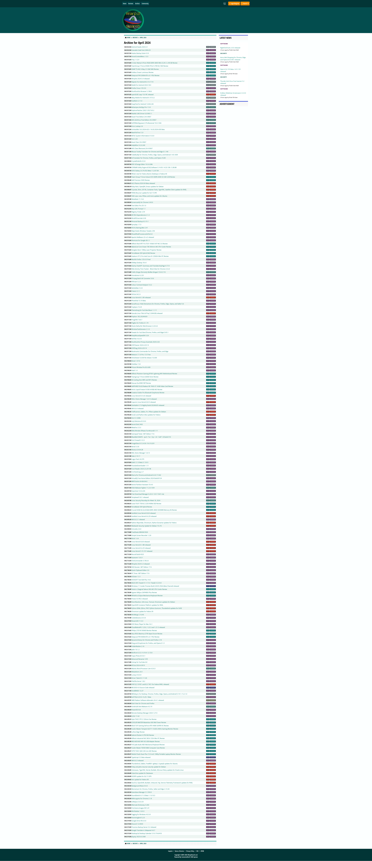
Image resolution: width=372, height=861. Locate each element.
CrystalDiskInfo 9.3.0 (138, 161)
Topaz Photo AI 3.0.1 (138, 656)
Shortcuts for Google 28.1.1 (141, 240)
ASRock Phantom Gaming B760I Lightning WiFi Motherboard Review (154, 374)
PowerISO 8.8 (136, 710)
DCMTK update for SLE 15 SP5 (142, 776)
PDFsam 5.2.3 (136, 282)
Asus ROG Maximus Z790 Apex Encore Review (147, 634)
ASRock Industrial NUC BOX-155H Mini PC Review (148, 738)
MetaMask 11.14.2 (138, 199)
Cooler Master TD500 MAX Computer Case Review (148, 748)
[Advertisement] (198, 20)
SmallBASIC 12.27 (137, 691)
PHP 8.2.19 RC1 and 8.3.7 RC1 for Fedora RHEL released (150, 684)
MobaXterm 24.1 (137, 672)
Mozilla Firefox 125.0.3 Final (141, 259)
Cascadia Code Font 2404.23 (141, 50)
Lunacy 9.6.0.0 (136, 675)
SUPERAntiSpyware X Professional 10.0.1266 (146, 123)
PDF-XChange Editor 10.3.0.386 (142, 164)
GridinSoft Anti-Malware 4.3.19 (142, 706)
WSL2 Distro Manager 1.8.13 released (144, 399)
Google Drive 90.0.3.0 (139, 821)
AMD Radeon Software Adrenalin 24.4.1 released (148, 700)
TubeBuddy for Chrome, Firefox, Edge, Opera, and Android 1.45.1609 (155, 155)
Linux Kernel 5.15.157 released (142, 551)
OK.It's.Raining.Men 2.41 (140, 228)
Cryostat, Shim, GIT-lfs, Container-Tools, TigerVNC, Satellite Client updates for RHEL (159, 190)
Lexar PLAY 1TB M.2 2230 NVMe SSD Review (146, 504)
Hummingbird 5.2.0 (138, 818)
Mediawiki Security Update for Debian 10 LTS (147, 526)
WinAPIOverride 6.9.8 (139, 218)
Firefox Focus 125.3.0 (139, 88)
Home (124, 3)
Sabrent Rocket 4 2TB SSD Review (143, 735)
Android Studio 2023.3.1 (140, 47)
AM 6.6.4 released (137, 408)
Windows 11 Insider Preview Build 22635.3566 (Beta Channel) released (155, 586)
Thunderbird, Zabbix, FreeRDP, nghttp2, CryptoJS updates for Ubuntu (155, 764)
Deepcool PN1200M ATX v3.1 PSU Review (145, 75)
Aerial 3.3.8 (135, 447)
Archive (137, 3)
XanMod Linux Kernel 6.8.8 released (144, 513)
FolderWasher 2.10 (138, 646)
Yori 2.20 (135, 139)
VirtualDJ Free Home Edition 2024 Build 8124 (147, 478)
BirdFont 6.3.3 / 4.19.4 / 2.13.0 (142, 653)
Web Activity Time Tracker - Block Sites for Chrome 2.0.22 (151, 269)
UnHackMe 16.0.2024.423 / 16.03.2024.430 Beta (148, 129)
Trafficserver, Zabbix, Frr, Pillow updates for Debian (149, 412)
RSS (197, 851)
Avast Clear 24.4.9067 (139, 142)
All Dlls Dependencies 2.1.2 (141, 215)
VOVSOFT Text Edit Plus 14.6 (141, 580)
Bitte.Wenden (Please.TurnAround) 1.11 (145, 431)
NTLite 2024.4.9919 (138, 665)
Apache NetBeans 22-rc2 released (143, 237)
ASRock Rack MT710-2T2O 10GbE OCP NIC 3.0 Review (150, 244)
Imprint (170, 851)
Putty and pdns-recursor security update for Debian (149, 767)
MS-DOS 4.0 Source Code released (143, 687)
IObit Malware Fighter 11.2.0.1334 (143, 488)
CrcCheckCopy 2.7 (138, 472)
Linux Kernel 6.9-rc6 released (141, 396)
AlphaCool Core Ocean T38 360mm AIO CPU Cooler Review (151, 247)
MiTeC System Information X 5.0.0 (143, 136)
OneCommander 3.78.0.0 (140, 561)
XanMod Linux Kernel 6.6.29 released (144, 516)
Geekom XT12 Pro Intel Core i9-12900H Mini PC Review (150, 256)
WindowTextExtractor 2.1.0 (141, 329)
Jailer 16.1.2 (136, 649)
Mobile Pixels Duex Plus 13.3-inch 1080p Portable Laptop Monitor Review (156, 754)
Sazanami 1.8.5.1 (137, 557)
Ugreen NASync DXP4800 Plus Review (144, 592)
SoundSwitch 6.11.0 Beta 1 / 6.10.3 (143, 795)
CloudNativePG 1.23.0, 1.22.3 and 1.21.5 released (148, 627)
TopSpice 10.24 (137, 307)
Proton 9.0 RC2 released (140, 599)
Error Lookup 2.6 (137, 126)
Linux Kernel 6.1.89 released (141, 297)
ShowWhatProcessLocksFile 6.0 (142, 234)
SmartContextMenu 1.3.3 (140, 56)
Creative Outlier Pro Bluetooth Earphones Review (148, 393)
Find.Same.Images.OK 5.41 (140, 808)
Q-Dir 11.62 (136, 716)
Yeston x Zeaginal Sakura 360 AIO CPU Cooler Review (149, 589)
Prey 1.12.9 (135, 60)
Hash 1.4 (134, 370)
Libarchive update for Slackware (142, 773)
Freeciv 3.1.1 (136, 291)
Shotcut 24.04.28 (137, 450)
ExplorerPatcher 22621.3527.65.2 (143, 110)
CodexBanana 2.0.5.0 (139, 618)
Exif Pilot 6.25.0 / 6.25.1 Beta (141, 697)
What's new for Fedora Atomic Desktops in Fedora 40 (149, 174)
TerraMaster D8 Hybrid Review (142, 507)
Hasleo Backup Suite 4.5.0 (140, 53)
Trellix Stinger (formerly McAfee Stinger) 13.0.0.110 (149, 272)
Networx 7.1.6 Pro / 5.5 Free (141, 355)
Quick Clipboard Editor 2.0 (140, 570)
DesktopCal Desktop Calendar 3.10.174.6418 (147, 833)
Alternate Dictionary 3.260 (140, 805)
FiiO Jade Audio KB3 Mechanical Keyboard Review (148, 745)
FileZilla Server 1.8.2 (138, 681)
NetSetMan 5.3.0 (137, 288)
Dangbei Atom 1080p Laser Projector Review (146, 250)
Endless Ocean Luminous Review (142, 72)
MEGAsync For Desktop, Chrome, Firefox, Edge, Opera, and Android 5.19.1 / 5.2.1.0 (159, 694)
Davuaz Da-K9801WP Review (141, 383)
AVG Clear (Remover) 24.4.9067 (142, 148)
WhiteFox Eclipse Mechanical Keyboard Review (147, 595)
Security (223, 53)
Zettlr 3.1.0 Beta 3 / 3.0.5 (140, 462)
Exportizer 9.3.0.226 (138, 491)
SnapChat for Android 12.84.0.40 (143, 104)
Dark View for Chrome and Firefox (143, 703)
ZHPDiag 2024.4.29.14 (139, 348)
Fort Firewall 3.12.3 (138, 440)
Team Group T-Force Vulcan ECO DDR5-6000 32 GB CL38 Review (153, 177)
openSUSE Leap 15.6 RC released (142, 94)
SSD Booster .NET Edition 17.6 (142, 567)
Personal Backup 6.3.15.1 (140, 221)
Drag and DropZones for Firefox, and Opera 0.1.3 (148, 643)
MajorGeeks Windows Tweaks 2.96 (143, 231)
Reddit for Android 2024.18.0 (141, 85)
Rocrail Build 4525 (138, 554)
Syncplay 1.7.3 (136, 224)
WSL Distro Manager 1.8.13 (141, 453)
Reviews (130, 3)
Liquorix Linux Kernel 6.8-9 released (144, 402)
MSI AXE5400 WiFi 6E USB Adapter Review (146, 741)
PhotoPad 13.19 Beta (139, 301)
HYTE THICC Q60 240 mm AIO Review (144, 751)
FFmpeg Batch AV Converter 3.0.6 (143, 278)
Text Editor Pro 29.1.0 (139, 205)
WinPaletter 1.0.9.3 (138, 811)
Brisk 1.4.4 (135, 538)
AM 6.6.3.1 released (138, 519)
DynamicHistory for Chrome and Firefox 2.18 (147, 640)
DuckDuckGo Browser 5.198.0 (142, 91)
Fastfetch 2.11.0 (137, 101)
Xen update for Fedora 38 (140, 779)
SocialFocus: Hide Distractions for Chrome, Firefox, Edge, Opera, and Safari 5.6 (158, 304)
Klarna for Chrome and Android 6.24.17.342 (146, 475)
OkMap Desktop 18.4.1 (139, 263)
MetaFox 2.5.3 (136, 427)
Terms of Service (179, 851)
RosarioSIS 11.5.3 (137, 621)
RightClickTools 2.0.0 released (230, 48)
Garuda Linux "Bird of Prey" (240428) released (147, 313)
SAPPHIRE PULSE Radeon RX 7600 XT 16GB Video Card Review (152, 386)
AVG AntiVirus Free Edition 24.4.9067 (144, 120)
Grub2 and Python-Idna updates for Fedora (146, 415)
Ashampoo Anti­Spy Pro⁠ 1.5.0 (141, 107)
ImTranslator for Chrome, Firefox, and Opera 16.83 (149, 158)
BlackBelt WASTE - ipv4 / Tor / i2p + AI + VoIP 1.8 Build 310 (151, 437)
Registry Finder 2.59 (138, 212)
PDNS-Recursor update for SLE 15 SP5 (144, 193)
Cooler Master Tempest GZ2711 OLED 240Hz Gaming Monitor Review (155, 729)
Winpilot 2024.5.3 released (141, 564)
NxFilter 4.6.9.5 (137, 339)
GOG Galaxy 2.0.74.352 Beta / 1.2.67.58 (145, 171)
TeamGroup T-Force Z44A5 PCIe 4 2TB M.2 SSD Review (150, 66)
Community (145, 3)
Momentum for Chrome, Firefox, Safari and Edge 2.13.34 (150, 789)
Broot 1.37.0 (136, 361)
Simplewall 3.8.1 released (140, 497)
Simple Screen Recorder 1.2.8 (141, 535)
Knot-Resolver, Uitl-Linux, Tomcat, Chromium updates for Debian (153, 602)
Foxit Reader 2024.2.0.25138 (141, 469)
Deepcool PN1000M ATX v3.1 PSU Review (145, 637)
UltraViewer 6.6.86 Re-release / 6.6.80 (144, 358)
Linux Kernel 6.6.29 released (141, 548)
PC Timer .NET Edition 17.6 (140, 573)
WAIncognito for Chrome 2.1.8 (142, 798)
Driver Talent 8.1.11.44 (139, 678)
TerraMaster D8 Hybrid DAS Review (143, 253)
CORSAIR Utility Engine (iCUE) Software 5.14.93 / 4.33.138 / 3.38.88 (154, 167)
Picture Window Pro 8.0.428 (141, 367)
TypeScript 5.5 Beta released (141, 757)
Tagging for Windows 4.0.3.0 (141, 814)
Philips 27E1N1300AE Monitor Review (144, 630)
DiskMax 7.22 (136, 364)
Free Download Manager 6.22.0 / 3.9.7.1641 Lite (148, 494)
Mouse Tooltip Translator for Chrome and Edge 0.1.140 (150, 152)
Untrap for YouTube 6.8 (139, 662)
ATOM (202, 851)
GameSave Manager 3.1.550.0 (142, 792)
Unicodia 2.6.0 (136, 529)
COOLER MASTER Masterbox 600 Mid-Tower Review (149, 722)
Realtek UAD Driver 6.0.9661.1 (142, 113)
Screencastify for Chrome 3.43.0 (142, 202)
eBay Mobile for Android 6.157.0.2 (143, 98)
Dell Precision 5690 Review (141, 180)
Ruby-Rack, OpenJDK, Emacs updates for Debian (148, 186)
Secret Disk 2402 (137, 424)
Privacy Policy (190, 851)
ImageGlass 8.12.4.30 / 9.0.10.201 (143, 443)
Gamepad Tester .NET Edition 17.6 (143, 434)
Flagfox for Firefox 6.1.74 (140, 323)
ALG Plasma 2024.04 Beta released (143, 183)
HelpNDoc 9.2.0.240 (138, 145)
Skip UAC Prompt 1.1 (139, 209)
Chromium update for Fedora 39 (142, 611)
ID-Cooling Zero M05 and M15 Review (144, 380)
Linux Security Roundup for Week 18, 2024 (146, 500)
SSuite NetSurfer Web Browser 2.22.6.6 (145, 326)
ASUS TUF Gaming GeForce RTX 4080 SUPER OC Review (150, 726)
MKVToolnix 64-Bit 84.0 (139, 481)
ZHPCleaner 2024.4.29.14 (140, 345)
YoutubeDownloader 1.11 (140, 466)
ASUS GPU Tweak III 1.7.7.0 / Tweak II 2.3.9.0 (146, 583)
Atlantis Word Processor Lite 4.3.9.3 (143, 668)
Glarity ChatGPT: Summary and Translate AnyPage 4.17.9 (151, 266)
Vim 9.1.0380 (136, 418)
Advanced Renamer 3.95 (140, 659)
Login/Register (234, 3)
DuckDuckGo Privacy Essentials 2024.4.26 (146, 342)
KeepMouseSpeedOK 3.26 (140, 335)
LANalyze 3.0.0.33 (138, 802)
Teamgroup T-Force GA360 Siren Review (145, 377)
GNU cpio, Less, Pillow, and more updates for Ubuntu (149, 196)
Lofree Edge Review (138, 732)
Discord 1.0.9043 (137, 824)
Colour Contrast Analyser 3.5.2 (142, 285)
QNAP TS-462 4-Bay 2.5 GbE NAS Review (145, 69)
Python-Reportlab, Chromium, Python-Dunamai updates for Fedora (154, 523)
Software (224, 44)
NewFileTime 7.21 (138, 132)
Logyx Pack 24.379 (138, 459)
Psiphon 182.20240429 (139, 316)
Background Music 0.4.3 (140, 786)
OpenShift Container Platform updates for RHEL (147, 605)
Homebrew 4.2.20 (138, 275)
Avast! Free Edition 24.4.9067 (141, 117)
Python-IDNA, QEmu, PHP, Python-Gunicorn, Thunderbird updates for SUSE (157, 608)
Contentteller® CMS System (190, 857)
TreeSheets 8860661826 (140, 532)
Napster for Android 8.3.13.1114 (142, 82)
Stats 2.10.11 (136, 456)
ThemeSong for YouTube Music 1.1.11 (144, 310)
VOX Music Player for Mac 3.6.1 (142, 624)
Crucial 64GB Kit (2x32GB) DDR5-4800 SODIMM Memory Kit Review (154, 510)
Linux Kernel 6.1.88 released (141, 545)
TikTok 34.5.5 (136, 294)
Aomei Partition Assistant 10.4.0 (142, 485)
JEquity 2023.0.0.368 (139, 837)
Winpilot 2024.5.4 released (141, 79)
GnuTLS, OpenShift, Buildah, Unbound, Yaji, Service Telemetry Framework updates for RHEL (162, 783)
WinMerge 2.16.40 (138, 615)
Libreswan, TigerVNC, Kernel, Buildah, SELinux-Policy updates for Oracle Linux (158, 770)
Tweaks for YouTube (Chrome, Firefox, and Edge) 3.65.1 (150, 332)
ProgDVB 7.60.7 (137, 320)
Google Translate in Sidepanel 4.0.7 (143, 830)
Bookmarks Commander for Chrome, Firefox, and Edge (150, 351)
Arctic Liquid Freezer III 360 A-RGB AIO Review (147, 389)
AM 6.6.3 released (137, 760)
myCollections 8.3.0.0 (139, 421)
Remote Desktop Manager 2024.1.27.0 (144, 713)
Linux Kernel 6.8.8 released (141, 542)
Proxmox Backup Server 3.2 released (144, 827)
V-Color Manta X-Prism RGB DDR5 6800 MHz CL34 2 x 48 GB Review (154, 63)
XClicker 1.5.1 (136, 576)
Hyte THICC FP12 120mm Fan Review (144, 719)
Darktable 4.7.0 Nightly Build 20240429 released (148, 405)
